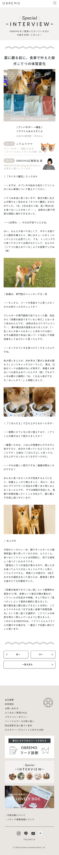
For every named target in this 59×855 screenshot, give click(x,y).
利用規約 (9, 704)
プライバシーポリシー (16, 717)
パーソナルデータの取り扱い (20, 721)
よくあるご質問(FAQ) (16, 713)
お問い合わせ (12, 708)
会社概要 (9, 700)
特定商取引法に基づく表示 (18, 726)
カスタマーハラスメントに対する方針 (24, 730)
